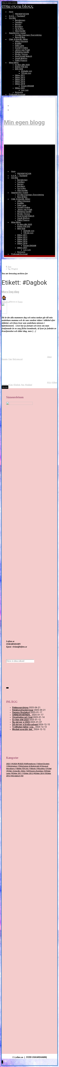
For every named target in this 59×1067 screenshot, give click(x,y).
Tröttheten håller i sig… (23, 727)
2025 (23, 764)
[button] (2, 1061)
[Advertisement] (29, 815)
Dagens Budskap (38, 771)
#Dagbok (16, 385)
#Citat (10, 385)
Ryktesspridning (20, 707)
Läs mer (5, 387)
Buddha (43, 769)
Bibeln (34, 769)
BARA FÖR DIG (24, 769)
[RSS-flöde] (12, 106)
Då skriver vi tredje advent (25, 724)
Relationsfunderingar (23, 710)
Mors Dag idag (10, 291)
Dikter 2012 (29, 773)
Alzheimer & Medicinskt (32, 766)
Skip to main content (9, 3)
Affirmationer (32, 764)
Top (3, 1064)
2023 (9, 764)
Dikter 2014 (40, 773)
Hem (9, 267)
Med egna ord (18, 359)
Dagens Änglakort (21, 712)
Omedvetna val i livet (22, 717)
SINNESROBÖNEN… (21, 715)
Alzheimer (15, 766)
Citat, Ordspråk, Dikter (19, 771)
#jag (22, 385)
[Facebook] (12, 110)
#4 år (49, 382)
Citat (10, 359)
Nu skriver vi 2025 (21, 722)
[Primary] (28, 157)
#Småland (28, 385)
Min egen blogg (17, 6)
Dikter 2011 (18, 773)
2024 (16, 764)
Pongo (20, 302)
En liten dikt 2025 (20, 719)
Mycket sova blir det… (22, 729)
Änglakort (17, 776)
